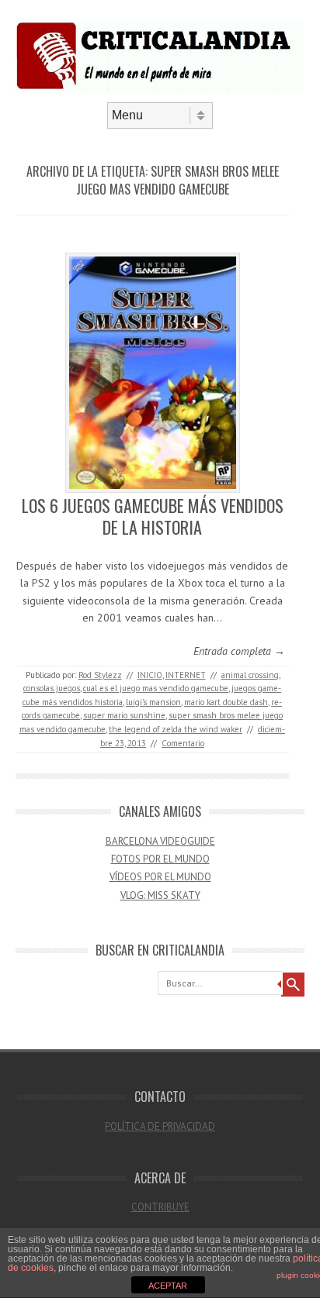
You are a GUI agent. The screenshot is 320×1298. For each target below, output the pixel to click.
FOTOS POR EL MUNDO (160, 859)
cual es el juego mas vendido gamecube (155, 688)
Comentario (183, 743)
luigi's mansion (153, 702)
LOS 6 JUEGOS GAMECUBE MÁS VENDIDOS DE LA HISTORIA (152, 516)
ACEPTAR (167, 1285)
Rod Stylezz (100, 675)
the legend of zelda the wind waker (175, 729)
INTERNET (185, 675)
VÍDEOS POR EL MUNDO (160, 876)
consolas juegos (51, 688)
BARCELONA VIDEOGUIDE (160, 841)
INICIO (149, 675)
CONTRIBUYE (160, 1207)
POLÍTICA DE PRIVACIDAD (160, 1126)
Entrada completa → (239, 651)
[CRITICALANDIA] (160, 89)
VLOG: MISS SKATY (160, 895)
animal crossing (250, 675)
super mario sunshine (124, 715)
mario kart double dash (226, 702)
